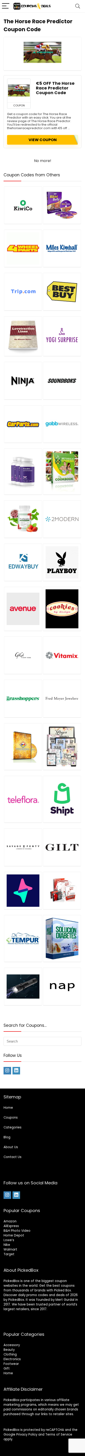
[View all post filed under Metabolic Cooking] (62, 471)
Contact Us (12, 1157)
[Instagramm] (7, 1070)
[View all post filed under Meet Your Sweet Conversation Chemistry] (62, 890)
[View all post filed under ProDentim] (23, 519)
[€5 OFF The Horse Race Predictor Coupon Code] (18, 90)
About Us (11, 1147)
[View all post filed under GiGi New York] (23, 655)
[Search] (77, 6)
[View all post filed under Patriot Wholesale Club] (23, 986)
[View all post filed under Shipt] (62, 799)
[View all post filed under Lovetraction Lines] (23, 336)
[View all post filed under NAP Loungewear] (62, 986)
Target (9, 1254)
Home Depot (14, 1235)
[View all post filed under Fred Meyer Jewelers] (62, 698)
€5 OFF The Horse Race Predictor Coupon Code (55, 88)
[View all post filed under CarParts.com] (23, 424)
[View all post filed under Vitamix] (62, 655)
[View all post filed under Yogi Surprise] (62, 336)
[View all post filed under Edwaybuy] (23, 562)
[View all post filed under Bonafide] (23, 471)
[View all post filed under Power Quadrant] (23, 746)
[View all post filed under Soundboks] (62, 380)
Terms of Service (58, 1434)
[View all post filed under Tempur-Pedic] (23, 938)
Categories (12, 1127)
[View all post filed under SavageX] (23, 847)
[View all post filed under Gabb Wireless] (62, 424)
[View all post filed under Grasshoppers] (23, 698)
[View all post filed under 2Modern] (62, 519)
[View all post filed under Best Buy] (62, 291)
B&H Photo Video (17, 1230)
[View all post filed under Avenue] (23, 609)
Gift (7, 1368)
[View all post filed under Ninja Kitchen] (23, 380)
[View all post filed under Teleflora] (23, 799)
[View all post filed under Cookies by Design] (62, 609)
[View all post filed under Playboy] (62, 562)
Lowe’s (9, 1240)
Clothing (10, 1354)
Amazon (10, 1221)
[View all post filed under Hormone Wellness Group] (62, 746)
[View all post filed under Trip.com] (23, 291)
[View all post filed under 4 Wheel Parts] (23, 248)
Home (8, 1107)
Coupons (11, 1117)
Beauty (9, 1350)
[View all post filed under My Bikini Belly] (62, 205)
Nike (7, 1245)
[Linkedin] (16, 1070)
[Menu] (5, 6)
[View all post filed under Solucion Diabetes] (62, 938)
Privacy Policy (26, 1434)
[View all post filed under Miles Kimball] (62, 248)
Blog (7, 1137)
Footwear (11, 1364)
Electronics (12, 1359)
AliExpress (11, 1226)
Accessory (12, 1345)
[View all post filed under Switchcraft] (23, 890)
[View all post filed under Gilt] (62, 847)
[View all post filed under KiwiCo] (23, 205)
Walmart (10, 1249)
